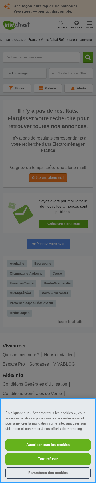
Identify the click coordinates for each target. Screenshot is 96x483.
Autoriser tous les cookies (48, 445)
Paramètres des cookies (48, 473)
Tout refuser (48, 459)
